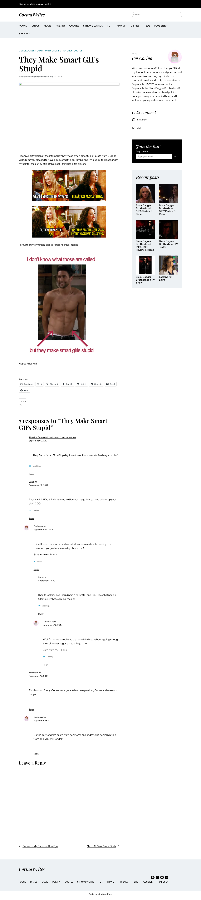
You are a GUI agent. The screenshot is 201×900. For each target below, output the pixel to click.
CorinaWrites (32, 14)
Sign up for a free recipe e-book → (35, 4)
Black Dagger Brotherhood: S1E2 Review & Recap (167, 210)
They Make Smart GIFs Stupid (59, 64)
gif (53, 50)
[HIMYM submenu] (126, 26)
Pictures (67, 50)
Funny (47, 50)
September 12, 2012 (38, 485)
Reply (31, 474)
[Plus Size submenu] (167, 26)
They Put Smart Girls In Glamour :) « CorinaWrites (52, 437)
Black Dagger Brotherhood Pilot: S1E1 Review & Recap (145, 245)
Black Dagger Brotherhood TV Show (145, 280)
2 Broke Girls (26, 50)
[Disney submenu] (140, 26)
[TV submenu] (111, 26)
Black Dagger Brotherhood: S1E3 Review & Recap (144, 210)
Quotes (78, 50)
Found (39, 50)
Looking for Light (165, 278)
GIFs (58, 50)
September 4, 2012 (38, 440)
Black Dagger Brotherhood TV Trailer (168, 244)
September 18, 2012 (43, 720)
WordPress (107, 894)
